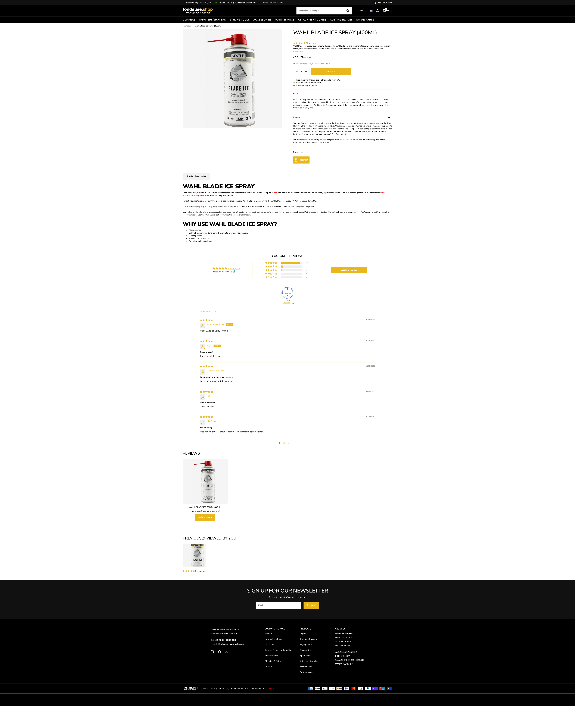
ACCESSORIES (262, 19)
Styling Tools (306, 644)
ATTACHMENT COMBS (312, 19)
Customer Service (275, 628)
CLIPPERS (189, 19)
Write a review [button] (349, 270)
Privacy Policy (271, 655)
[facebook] (219, 651)
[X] (226, 652)
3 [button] (288, 442)
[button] (299, 43)
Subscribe (311, 605)
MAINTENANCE (284, 19)
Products (305, 628)
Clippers (304, 633)
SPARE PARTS (365, 19)
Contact (268, 666)
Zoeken (348, 11)
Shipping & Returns (274, 661)
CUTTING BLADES (341, 19)
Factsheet (303, 159)
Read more (298, 51)
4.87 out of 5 (234, 268)
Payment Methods (273, 639)
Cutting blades (307, 672)
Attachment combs (309, 661)
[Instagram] (212, 651)
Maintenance (306, 666)
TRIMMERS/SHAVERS (212, 19)
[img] (206, 320)
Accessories (305, 650)
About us (269, 633)
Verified (286, 302)
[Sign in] (377, 10)
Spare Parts (305, 655)
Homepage (187, 26)
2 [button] (284, 442)
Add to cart (331, 71)
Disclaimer (269, 644)
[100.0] (287, 293)
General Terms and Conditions (279, 650)
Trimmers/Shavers (308, 639)
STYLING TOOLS (239, 19)
